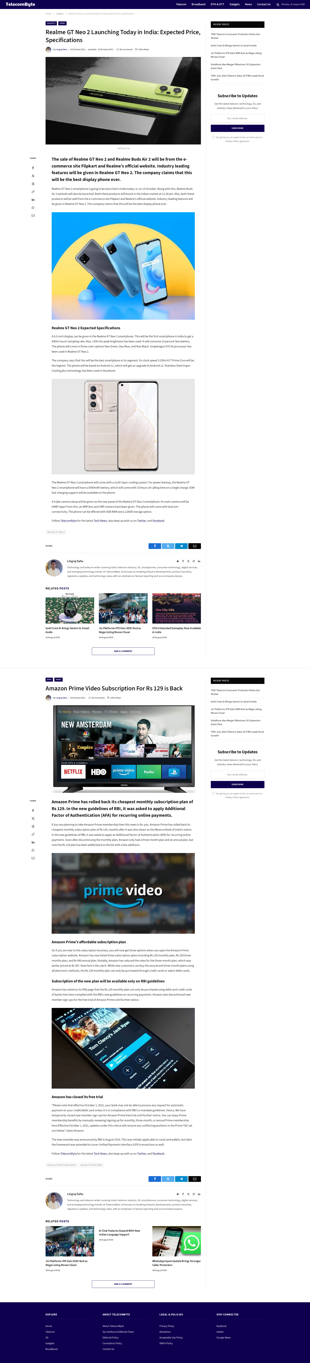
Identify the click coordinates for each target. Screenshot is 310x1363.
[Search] (278, 5)
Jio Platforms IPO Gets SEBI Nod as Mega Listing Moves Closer (120, 630)
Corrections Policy (112, 1343)
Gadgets (235, 4)
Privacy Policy (232, 141)
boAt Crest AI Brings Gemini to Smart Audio (67, 630)
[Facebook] (33, 168)
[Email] (33, 215)
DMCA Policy (166, 1343)
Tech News (100, 521)
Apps (49, 679)
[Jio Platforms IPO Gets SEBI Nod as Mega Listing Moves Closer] (123, 608)
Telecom (181, 4)
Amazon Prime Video (91, 1165)
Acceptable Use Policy (171, 1337)
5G (47, 1337)
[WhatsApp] (33, 207)
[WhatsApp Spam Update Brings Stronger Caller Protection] (176, 1241)
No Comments (126, 49)
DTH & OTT (217, 4)
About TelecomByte (113, 1326)
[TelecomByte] (20, 4)
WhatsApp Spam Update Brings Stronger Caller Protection (176, 1263)
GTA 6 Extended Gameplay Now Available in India (176, 630)
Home (49, 1326)
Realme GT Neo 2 (56, 532)
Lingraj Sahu (61, 49)
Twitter (141, 521)
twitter (220, 1332)
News (248, 4)
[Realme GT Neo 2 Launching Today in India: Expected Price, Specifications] (123, 100)
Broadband (198, 4)
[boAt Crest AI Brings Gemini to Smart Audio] (70, 608)
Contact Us (264, 4)
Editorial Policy (111, 1337)
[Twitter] (33, 176)
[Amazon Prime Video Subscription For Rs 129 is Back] (123, 749)
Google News (224, 1337)
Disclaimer (165, 1332)
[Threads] (33, 183)
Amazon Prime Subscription (61, 1165)
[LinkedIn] (33, 199)
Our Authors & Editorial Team (118, 1332)
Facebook (158, 521)
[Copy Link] (33, 191)
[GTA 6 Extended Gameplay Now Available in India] (176, 608)
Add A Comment (123, 651)
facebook (221, 1326)
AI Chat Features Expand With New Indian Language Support (119, 1233)
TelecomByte (68, 521)
